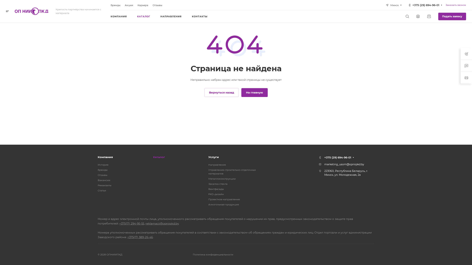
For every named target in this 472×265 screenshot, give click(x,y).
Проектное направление (224, 199)
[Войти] (418, 16)
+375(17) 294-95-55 (131, 223)
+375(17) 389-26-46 (140, 237)
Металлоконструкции (222, 178)
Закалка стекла (218, 183)
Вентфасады (216, 189)
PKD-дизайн (216, 194)
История (103, 164)
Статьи (102, 190)
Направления (217, 164)
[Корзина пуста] (429, 16)
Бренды (102, 169)
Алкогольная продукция (223, 204)
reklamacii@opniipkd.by (162, 223)
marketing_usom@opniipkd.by (344, 164)
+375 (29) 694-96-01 (425, 5)
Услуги (213, 157)
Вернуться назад (221, 92)
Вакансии (104, 180)
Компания (105, 157)
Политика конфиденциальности (213, 254)
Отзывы (102, 175)
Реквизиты (104, 185)
